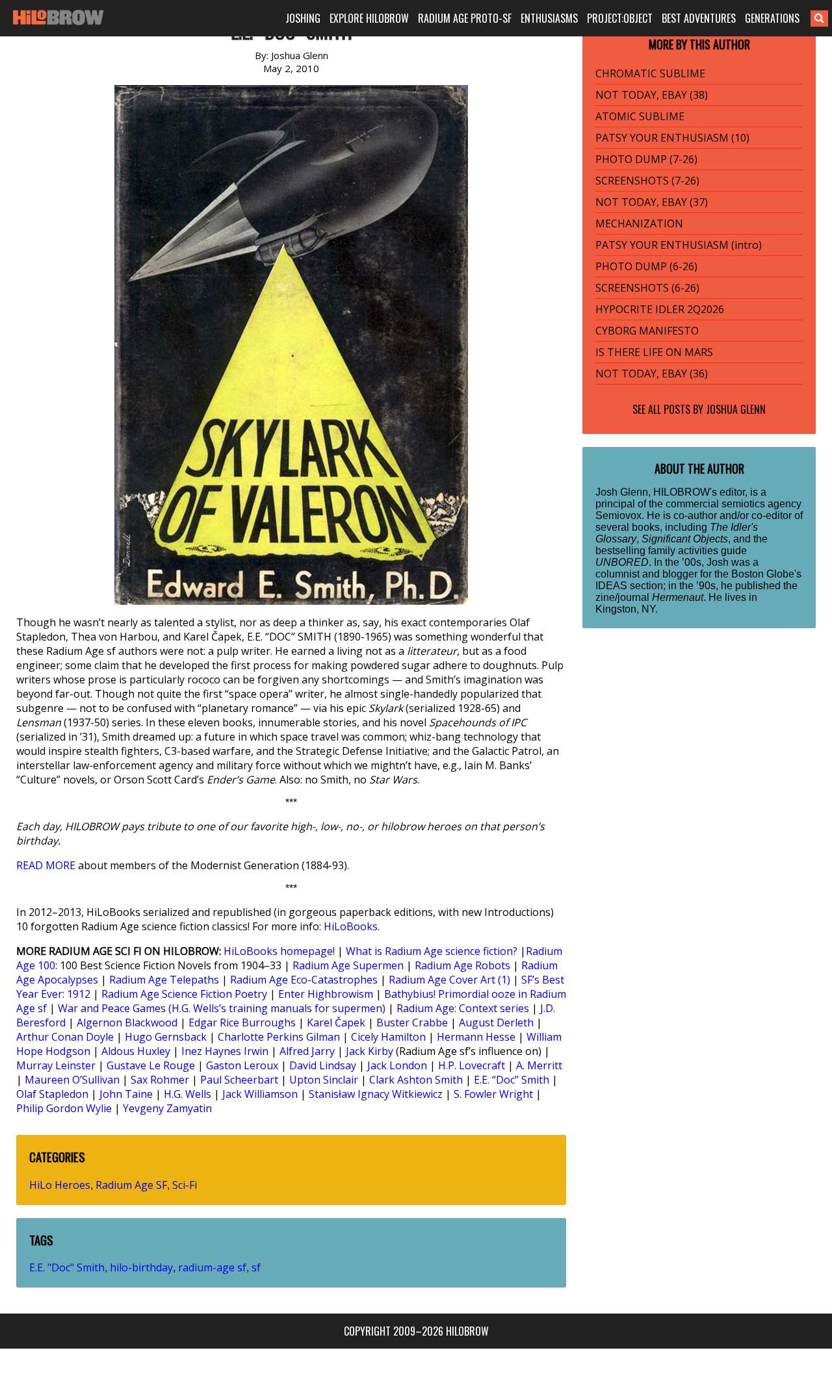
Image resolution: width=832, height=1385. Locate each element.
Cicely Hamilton (388, 1037)
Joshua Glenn (736, 409)
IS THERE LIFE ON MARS (654, 352)
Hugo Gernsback (166, 1037)
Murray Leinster (56, 1065)
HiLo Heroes (59, 1185)
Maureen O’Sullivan (72, 1080)
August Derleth (496, 1022)
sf (256, 1267)
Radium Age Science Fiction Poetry (184, 994)
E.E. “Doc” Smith (511, 1080)
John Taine (126, 1094)
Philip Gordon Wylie (64, 1108)
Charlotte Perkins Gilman (279, 1037)
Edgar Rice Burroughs (242, 1022)
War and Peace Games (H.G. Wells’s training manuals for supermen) (221, 1008)
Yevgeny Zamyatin (167, 1108)
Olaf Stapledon (52, 1094)
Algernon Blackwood (127, 1022)
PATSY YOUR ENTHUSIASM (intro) (678, 245)
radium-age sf (212, 1267)
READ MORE (45, 865)
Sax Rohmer (160, 1080)
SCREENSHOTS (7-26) (647, 180)
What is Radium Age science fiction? (431, 951)
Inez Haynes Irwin (224, 1051)
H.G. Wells (187, 1094)
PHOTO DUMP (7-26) (646, 159)
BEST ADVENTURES (699, 18)
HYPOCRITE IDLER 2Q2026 (659, 309)
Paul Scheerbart (239, 1080)
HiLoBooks (351, 926)
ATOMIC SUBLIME (639, 116)
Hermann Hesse (476, 1037)
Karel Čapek (336, 1022)
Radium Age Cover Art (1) (449, 979)
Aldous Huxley (135, 1051)
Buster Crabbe (412, 1022)
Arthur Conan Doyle (65, 1037)
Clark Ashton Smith (416, 1080)
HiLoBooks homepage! (279, 951)
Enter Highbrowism (325, 994)
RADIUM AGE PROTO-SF (465, 18)
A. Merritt (539, 1065)
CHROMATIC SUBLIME (650, 73)
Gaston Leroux (242, 1065)
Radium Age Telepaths (164, 979)
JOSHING (302, 18)
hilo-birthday (141, 1267)
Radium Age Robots (462, 965)
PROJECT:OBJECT (620, 18)
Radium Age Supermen (348, 965)
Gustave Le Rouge (151, 1065)
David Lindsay (322, 1065)
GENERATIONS (772, 18)
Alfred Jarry (307, 1051)
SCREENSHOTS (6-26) (647, 288)
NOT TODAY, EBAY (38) (651, 95)
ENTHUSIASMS (549, 18)
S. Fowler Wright (493, 1094)
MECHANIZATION (639, 223)
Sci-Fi (184, 1185)
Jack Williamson (260, 1094)
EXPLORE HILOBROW (369, 18)
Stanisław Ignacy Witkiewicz (376, 1094)
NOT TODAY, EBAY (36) (651, 373)
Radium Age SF (131, 1185)
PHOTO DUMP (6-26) (646, 266)
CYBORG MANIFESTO (647, 331)
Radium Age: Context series (462, 1008)
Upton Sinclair (323, 1080)
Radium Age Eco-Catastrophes (304, 979)
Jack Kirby (369, 1051)
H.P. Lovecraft (471, 1065)
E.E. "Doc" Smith (67, 1267)
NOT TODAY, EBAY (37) (651, 202)
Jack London (397, 1065)
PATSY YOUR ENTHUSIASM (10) (672, 138)
